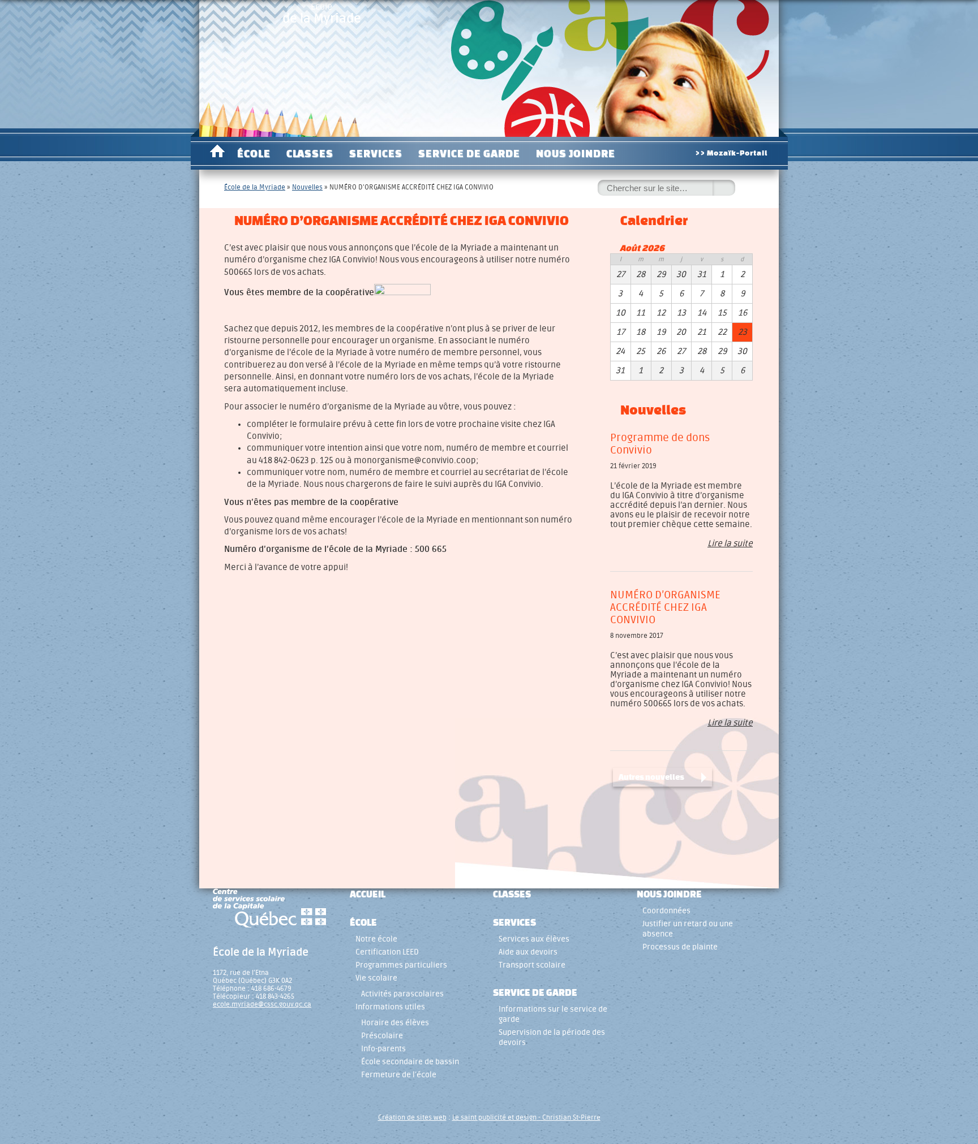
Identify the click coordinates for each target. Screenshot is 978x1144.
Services (375, 153)
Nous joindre (575, 153)
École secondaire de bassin (410, 1062)
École (321, 13)
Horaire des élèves (395, 1023)
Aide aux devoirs (528, 952)
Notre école (376, 939)
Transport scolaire (532, 965)
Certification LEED (387, 952)
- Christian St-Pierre (568, 1117)
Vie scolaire (376, 978)
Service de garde (469, 153)
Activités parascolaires (402, 994)
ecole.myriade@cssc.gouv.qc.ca (262, 1004)
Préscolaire (382, 1036)
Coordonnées (666, 911)
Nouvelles (307, 187)
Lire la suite (730, 544)
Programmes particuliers (401, 965)
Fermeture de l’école (398, 1075)
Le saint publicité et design (494, 1117)
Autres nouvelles (651, 777)
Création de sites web (412, 1117)
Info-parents (383, 1049)
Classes (309, 153)
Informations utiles (390, 1007)
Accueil (217, 153)
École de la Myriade (254, 187)
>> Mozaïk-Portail (731, 153)
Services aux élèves (534, 939)
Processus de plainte (680, 947)
